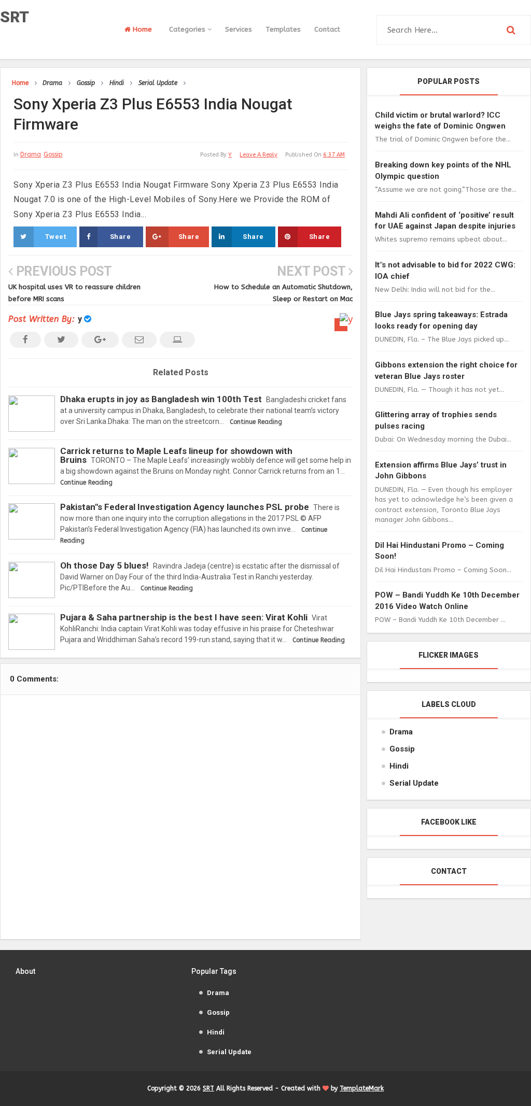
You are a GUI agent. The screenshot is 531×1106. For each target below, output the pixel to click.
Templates (283, 29)
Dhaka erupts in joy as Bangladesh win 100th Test (161, 399)
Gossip (53, 154)
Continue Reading (256, 422)
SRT (14, 17)
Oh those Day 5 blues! (104, 565)
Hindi (399, 766)
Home (141, 29)
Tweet (55, 236)
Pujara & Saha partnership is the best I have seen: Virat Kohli (184, 617)
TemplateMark (362, 1088)
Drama (30, 154)
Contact (327, 29)
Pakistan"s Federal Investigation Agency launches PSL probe (184, 507)
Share (120, 236)
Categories (188, 29)
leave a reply (258, 154)
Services (238, 29)
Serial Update (414, 783)
